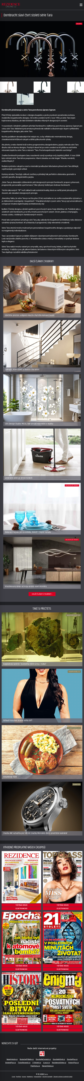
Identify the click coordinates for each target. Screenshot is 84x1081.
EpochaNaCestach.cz (43, 1059)
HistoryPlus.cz (73, 1063)
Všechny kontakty (47, 1076)
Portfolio (18, 1076)
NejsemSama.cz (48, 1066)
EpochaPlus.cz (72, 1059)
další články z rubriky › (42, 594)
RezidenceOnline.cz (59, 1063)
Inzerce (24, 1076)
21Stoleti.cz (36, 1063)
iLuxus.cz (46, 1063)
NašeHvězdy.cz (12, 1059)
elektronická (21, 908)
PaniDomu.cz (35, 1066)
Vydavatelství (37, 1076)
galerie (79, 23)
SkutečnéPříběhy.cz (27, 1059)
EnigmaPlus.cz (10, 1063)
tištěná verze (21, 905)
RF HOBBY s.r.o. (43, 1074)
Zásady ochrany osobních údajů (62, 1076)
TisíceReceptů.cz (24, 1063)
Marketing (30, 1076)
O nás (13, 1076)
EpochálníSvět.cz (59, 1059)
